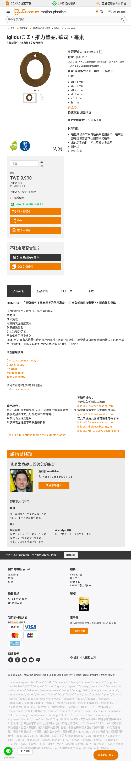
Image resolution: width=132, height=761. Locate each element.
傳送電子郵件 (54, 485)
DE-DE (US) (119, 12)
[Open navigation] (8, 12)
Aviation (12, 369)
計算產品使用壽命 (30, 258)
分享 (21, 221)
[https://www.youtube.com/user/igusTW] (31, 659)
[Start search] (122, 20)
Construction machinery (21, 360)
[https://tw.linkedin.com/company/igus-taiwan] (24, 659)
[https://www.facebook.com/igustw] (10, 659)
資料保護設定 (107, 674)
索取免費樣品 (26, 267)
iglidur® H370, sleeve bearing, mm (98, 431)
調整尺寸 (73, 107)
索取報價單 (26, 231)
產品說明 (18, 291)
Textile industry (16, 377)
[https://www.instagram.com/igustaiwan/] (17, 659)
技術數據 (42, 291)
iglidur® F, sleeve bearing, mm (95, 422)
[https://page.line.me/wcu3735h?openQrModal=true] (38, 659)
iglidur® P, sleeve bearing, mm (95, 406)
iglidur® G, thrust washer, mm (95, 414)
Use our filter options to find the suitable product (37, 435)
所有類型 (24, 28)
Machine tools (15, 373)
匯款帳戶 (15, 622)
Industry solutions (18, 389)
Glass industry (15, 364)
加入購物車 (21, 212)
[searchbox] (63, 20)
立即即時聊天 (106, 755)
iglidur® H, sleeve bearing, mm (95, 426)
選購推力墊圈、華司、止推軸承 (46, 28)
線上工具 (66, 291)
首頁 (12, 28)
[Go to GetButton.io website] (8, 758)
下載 (91, 291)
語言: (79, 657)
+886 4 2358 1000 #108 (57, 476)
